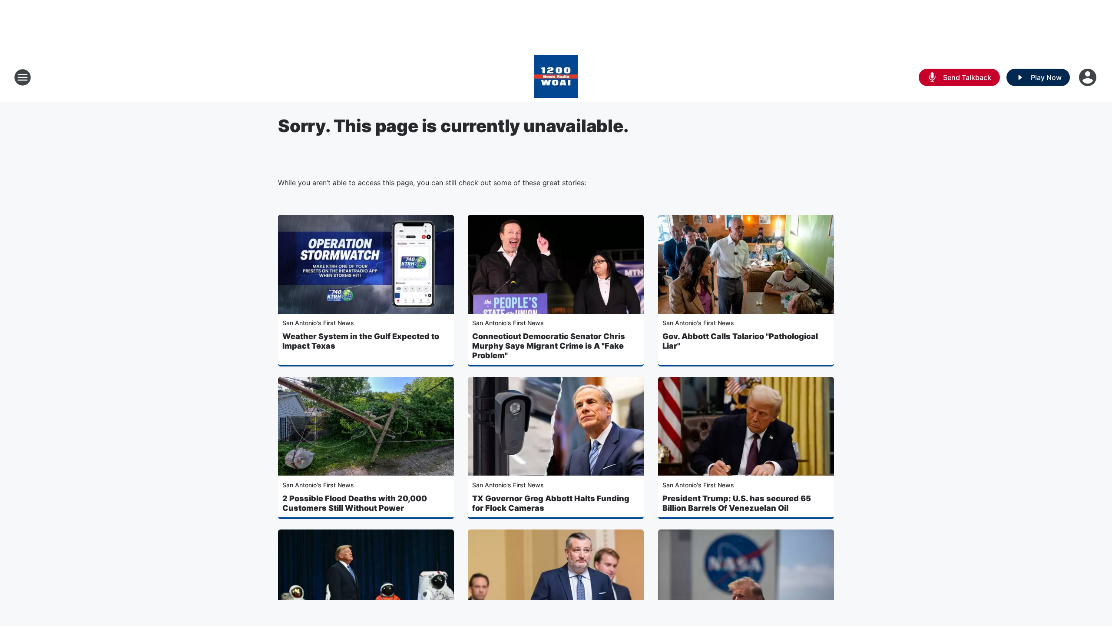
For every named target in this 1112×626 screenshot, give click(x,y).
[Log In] (1088, 77)
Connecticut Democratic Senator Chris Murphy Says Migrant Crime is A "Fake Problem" (548, 346)
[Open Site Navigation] (22, 77)
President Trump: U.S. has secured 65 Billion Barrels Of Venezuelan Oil (736, 503)
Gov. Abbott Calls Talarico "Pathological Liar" (740, 341)
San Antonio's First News (318, 322)
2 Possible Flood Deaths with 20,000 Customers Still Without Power (354, 503)
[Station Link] (556, 77)
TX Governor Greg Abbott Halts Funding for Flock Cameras (550, 503)
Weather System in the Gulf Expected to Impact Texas (360, 341)
